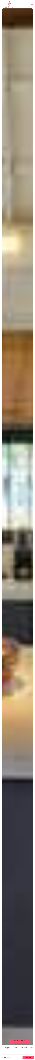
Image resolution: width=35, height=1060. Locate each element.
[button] (1, 1047)
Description (6, 1048)
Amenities (24, 1048)
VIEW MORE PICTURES (20, 1041)
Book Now (28, 1057)
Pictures (15, 1048)
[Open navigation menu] (32, 4)
